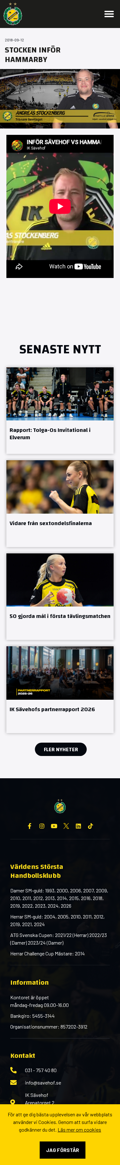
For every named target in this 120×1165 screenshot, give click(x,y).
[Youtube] (54, 826)
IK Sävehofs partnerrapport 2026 (52, 709)
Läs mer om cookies (79, 1130)
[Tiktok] (90, 826)
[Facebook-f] (30, 826)
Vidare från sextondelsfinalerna (51, 523)
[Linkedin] (78, 826)
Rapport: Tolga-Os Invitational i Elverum (50, 434)
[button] (109, 14)
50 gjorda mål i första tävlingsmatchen (60, 616)
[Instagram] (42, 826)
